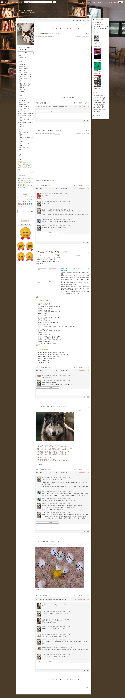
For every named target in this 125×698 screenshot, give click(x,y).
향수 (31, 167)
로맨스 (25, 164)
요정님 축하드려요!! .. (99, 107)
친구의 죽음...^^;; (43, 541)
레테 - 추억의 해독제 (25, 10)
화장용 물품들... (24, 78)
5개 (83, 24)
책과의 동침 (23, 104)
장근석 (23, 185)
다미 (19, 164)
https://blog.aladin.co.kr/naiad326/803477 (45, 133)
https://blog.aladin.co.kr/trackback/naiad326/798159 (55, 370)
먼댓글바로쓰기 (85, 106)
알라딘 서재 (6, 2)
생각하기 (22, 66)
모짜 (31, 164)
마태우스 (44, 491)
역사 (29, 166)
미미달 (43, 604)
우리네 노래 (23, 136)
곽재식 (24, 162)
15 (31, 201)
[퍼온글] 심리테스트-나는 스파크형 (48, 252)
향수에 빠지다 (23, 80)
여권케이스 (25, 184)
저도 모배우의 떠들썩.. (100, 99)
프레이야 (44, 219)
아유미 (31, 182)
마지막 (77, 28)
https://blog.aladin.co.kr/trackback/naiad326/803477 (55, 188)
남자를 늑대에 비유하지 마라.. (47, 406)
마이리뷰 (19, 61)
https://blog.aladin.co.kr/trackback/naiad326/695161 (55, 472)
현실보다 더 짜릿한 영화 (26, 84)
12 (25, 201)
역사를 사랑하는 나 (25, 72)
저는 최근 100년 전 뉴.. (100, 106)
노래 (21, 82)
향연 (21, 134)
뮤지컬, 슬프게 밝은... (25, 102)
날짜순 (86, 24)
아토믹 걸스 (97, 88)
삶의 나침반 (23, 126)
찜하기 (88, 103)
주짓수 (21, 167)
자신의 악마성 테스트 (44, 130)
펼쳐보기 (78, 24)
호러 (19, 169)
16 (19, 203)
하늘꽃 (22, 141)
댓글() (88, 33)
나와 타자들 (97, 73)
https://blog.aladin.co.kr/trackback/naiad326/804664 (55, 106)
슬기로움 (22, 111)
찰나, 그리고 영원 (24, 143)
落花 (21, 145)
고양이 (20, 162)
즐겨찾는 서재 (112, 2)
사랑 (19, 166)
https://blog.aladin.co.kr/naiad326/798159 (45, 255)
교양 (25, 178)
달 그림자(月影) (24, 147)
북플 (13, 2)
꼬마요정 (77, 36)
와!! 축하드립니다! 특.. (100, 102)
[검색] (31, 211)
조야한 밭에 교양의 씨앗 (26, 113)
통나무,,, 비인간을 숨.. (100, 109)
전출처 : (38, 258)
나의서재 (84, 2)
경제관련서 (23, 70)
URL (66, 193)
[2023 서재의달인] (30, 246)
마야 (19, 180)
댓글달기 (62, 193)
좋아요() (47, 103)
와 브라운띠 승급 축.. (99, 104)
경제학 (19, 178)
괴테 (28, 162)
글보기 (72, 20)
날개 (43, 193)
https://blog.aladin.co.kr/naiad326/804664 (45, 36)
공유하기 (81, 103)
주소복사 (77, 106)
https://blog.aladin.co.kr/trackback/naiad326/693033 (55, 599)
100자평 (22, 91)
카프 (26, 167)
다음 (72, 28)
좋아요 (75, 103)
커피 (29, 167)
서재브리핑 (92, 2)
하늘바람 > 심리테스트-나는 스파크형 (50, 258)
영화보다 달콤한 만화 (25, 74)
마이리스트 (23, 57)
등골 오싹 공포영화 (25, 86)
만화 (22, 180)
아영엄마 (44, 634)
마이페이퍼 (20, 95)
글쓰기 (105, 2)
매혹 (21, 130)
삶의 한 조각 (23, 98)
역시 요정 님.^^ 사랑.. (99, 97)
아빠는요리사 (24, 182)
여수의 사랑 (97, 46)
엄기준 (25, 166)
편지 (21, 128)
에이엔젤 (20, 184)
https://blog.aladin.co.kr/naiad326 (27, 12)
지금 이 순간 (96, 32)
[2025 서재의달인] (25, 234)
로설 (28, 164)
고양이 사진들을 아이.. (100, 100)
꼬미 (30, 162)
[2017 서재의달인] (30, 257)
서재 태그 (19, 159)
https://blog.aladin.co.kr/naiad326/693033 (45, 544)
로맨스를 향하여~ (24, 68)
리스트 (19, 55)
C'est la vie (23, 100)
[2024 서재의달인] (21, 246)
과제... (21, 149)
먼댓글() (42, 103)
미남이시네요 (27, 180)
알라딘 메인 (19, 2)
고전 (22, 178)
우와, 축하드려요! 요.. (99, 95)
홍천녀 (24, 187)
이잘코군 (44, 375)
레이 (21, 164)
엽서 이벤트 (23, 132)
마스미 (31, 178)
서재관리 (99, 2)
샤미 (22, 166)
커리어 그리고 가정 (99, 60)
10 (69, 28)
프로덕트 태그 (21, 175)
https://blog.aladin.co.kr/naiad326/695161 (45, 410)
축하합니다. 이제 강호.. (100, 111)
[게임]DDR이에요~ (43, 33)
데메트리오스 (45, 647)
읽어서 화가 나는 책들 (25, 76)
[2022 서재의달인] (21, 257)
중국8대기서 (28, 185)
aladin (28, 224)
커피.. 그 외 (23, 88)
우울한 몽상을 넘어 (25, 106)
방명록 (19, 155)
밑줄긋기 (22, 90)
